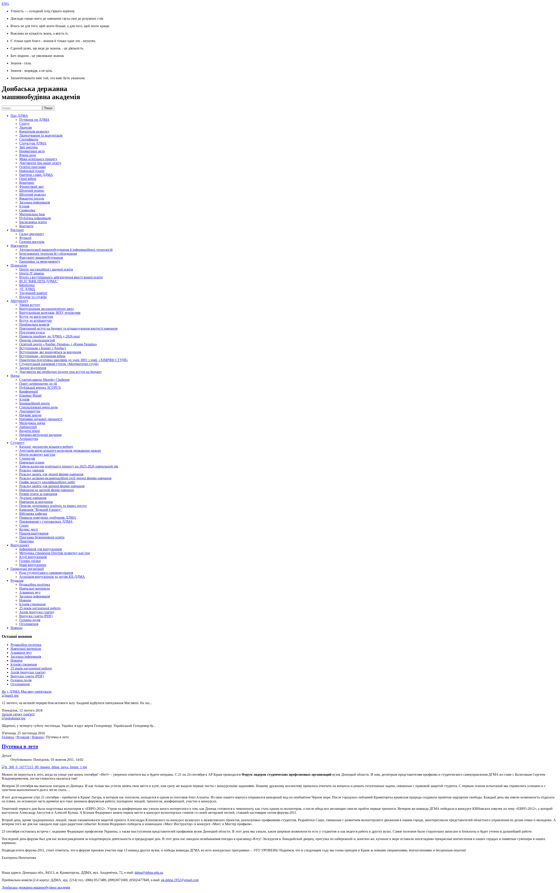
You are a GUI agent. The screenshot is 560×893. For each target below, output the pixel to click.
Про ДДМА (19, 116)
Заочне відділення (32, 368)
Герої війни (27, 179)
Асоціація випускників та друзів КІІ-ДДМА (52, 576)
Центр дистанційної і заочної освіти (46, 269)
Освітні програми (32, 167)
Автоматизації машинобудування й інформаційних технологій (66, 249)
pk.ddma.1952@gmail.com (180, 880)
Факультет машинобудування (41, 257)
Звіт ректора (28, 147)
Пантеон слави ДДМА (36, 175)
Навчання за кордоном (36, 502)
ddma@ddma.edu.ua (149, 872)
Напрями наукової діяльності (40, 419)
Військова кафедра (33, 513)
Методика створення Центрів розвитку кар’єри (54, 553)
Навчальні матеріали (34, 588)
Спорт (24, 525)
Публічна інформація (35, 218)
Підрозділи (18, 265)
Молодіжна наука (32, 423)
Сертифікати (28, 139)
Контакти (26, 226)
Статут (24, 123)
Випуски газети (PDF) (35, 616)
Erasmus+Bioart (30, 395)
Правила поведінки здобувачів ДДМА (47, 517)
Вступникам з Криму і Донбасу (42, 348)
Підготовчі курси (32, 332)
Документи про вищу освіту (40, 163)
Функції (25, 238)
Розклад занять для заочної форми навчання (51, 486)
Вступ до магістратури (36, 316)
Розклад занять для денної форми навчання (51, 474)
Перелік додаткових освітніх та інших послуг (53, 506)
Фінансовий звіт (31, 186)
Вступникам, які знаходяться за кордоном (50, 352)
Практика (26, 541)
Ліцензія (25, 127)
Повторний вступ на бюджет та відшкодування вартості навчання (68, 328)
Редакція (16, 580)
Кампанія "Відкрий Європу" (40, 510)
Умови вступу (29, 305)
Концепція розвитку (34, 131)
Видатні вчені (29, 431)
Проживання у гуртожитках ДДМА (46, 521)
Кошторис (26, 183)
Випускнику (19, 545)
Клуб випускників (33, 557)
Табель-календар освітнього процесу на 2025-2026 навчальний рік (68, 466)
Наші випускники (32, 565)
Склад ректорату (31, 234)
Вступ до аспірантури (35, 320)
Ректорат (17, 230)
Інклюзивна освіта (33, 222)
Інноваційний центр (34, 403)
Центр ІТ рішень (31, 273)
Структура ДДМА (32, 143)
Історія (24, 206)
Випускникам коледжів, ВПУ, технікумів (49, 313)
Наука (14, 376)
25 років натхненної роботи (40, 608)
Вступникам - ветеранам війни (42, 356)
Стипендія (27, 458)
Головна (8, 737)
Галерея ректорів (31, 242)
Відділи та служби (33, 297)
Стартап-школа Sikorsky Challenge (44, 379)
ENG (5, 3)
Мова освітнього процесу (38, 159)
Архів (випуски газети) (36, 612)
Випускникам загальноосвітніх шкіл (46, 309)
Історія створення (32, 604)
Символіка (27, 210)
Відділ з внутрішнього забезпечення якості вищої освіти (61, 277)
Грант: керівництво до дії (38, 383)
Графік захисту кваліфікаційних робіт (47, 482)
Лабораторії (28, 427)
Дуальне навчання (32, 498)
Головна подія (29, 620)
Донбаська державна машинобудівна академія (36, 887)
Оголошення (28, 624)
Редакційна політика (34, 584)
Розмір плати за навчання (38, 494)
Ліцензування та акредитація (40, 135)
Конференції (28, 391)
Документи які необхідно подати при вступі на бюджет (60, 372)
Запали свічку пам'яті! (18, 714)
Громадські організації (27, 569)
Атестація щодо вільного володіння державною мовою (60, 450)
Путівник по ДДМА (34, 119)
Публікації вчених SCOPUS (40, 387)
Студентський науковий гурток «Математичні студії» (59, 364)
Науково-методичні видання (40, 435)
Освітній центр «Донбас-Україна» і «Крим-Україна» (58, 344)
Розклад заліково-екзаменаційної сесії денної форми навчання (65, 478)
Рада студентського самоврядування (46, 573)
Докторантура (29, 411)
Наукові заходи (30, 415)
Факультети (19, 246)
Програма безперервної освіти (42, 537)
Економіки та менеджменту (39, 261)
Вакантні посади (31, 198)
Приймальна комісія (34, 324)
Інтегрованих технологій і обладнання (48, 253)
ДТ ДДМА (27, 289)
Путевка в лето (20, 746)
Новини (25, 600)
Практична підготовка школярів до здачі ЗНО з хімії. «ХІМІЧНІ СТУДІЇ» (73, 360)
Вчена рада (27, 155)
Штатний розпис (31, 190)
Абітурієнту (19, 301)
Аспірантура (28, 439)
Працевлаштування (33, 533)
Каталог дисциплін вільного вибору (46, 446)
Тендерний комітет (33, 293)
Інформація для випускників (40, 549)
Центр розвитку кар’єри (37, 454)
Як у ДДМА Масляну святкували (27, 691)
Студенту (17, 443)
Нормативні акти (32, 151)
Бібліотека (27, 285)
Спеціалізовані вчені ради (38, 407)
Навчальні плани (31, 171)
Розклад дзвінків (31, 470)
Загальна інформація (34, 202)
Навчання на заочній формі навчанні (46, 490)
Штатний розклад (32, 194)
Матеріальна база (32, 214)
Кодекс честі (28, 529)
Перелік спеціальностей (37, 340)
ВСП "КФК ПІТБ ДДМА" (38, 281)
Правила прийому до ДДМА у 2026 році (49, 336)
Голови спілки (30, 561)
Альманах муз (29, 592)
